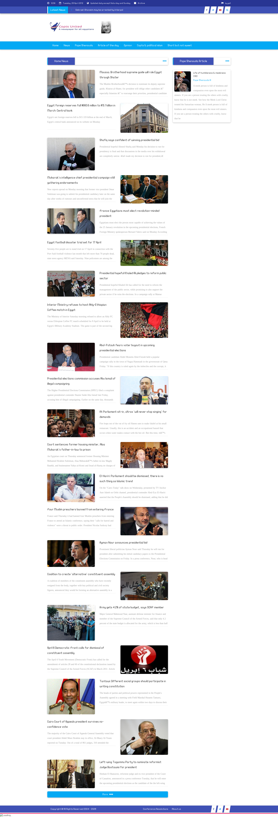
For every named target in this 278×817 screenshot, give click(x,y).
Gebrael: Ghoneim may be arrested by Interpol (113, 10)
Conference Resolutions (155, 809)
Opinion (128, 45)
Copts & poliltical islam (149, 45)
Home (55, 45)
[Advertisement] (263, 101)
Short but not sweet (180, 45)
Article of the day (108, 45)
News (67, 45)
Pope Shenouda (84, 45)
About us (176, 809)
